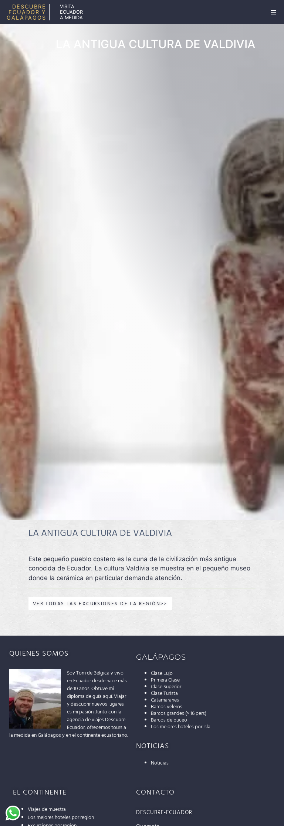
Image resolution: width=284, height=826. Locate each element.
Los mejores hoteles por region (61, 817)
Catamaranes (165, 700)
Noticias (160, 763)
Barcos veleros (166, 706)
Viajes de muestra (47, 809)
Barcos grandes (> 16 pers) (178, 713)
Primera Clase (165, 680)
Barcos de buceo (169, 720)
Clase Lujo (162, 673)
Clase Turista (164, 693)
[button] (273, 12)
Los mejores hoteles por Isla (180, 726)
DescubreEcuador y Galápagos (27, 12)
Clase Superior (166, 686)
